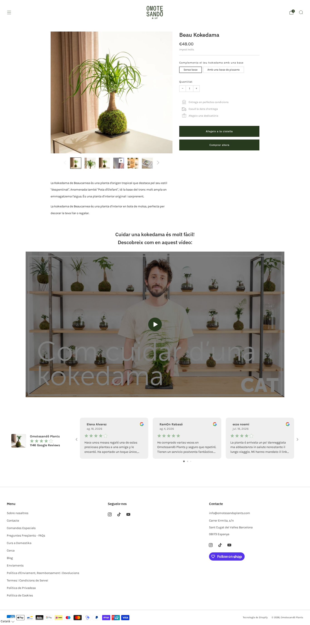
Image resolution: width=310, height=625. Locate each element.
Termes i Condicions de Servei (27, 580)
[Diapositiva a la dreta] (158, 163)
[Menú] (9, 12)
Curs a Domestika (19, 543)
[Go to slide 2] (187, 461)
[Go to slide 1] (184, 461)
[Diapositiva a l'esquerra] (65, 163)
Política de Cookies (20, 595)
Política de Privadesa (21, 588)
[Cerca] (301, 12)
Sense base (190, 69)
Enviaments (15, 565)
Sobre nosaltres (17, 513)
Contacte (13, 520)
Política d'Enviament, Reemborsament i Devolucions (43, 573)
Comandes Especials (21, 528)
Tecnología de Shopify (255, 617)
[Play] (155, 324)
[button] (7, 621)
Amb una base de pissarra (223, 69)
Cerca (11, 550)
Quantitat (185, 81)
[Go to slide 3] (190, 461)
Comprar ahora (219, 145)
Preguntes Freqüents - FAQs (26, 535)
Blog (10, 558)
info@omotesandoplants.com (229, 513)
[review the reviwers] (142, 425)
